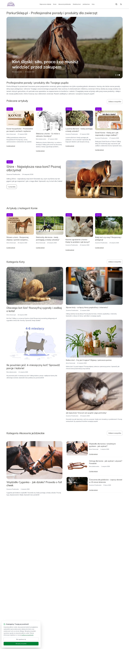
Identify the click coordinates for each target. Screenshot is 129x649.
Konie (54, 4)
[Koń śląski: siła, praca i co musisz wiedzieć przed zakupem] (64, 47)
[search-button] (116, 4)
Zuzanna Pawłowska (72, 134)
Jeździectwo (86, 4)
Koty (93, 4)
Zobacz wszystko (114, 102)
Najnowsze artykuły (45, 4)
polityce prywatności (27, 635)
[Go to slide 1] (115, 74)
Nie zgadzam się (21, 639)
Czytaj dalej (11, 187)
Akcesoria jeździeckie (64, 4)
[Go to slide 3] (119, 75)
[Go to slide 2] (117, 74)
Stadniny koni (77, 4)
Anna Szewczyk (11, 134)
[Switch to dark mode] (121, 4)
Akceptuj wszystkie (21, 643)
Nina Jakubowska (17, 72)
